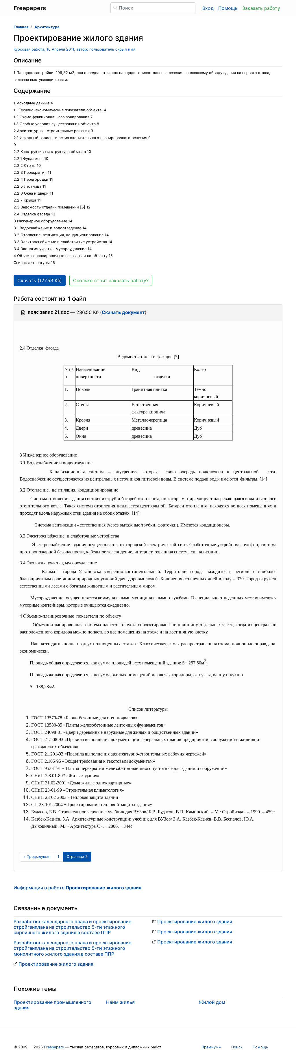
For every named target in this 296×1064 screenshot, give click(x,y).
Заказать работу (261, 8)
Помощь (228, 8)
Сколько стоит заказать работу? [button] (111, 280)
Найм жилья (120, 1002)
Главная (21, 27)
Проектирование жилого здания (55, 964)
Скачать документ (123, 312)
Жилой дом (212, 1002)
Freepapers (54, 1047)
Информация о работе (77, 888)
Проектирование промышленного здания (52, 1005)
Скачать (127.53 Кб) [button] (39, 280)
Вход (208, 8)
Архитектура (46, 27)
